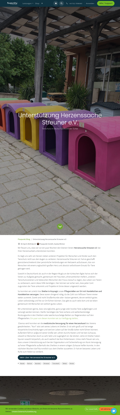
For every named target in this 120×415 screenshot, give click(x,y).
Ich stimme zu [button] (107, 409)
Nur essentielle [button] (92, 409)
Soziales (38, 363)
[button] (61, 3)
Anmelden (90, 3)
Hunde (22, 363)
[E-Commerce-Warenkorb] (55, 3)
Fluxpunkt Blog (24, 239)
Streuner (46, 363)
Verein (72, 363)
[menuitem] (28, 3)
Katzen (29, 363)
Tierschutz (56, 363)
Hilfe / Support (105, 3)
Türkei (64, 363)
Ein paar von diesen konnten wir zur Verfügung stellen (54, 318)
